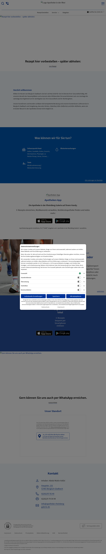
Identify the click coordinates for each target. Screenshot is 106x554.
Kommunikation (26, 290)
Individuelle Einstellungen (33, 296)
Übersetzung (25, 282)
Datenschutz (45, 307)
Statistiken (24, 286)
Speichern (56, 296)
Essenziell (24, 273)
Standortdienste (26, 277)
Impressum (60, 307)
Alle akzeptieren (75, 296)
